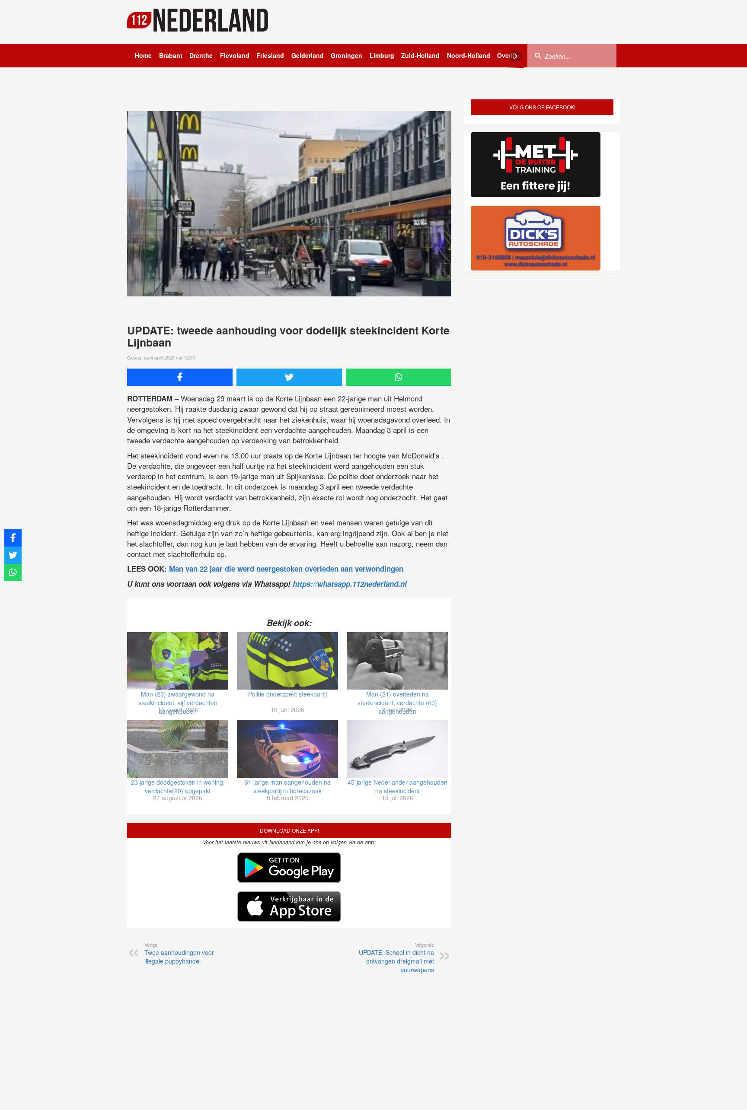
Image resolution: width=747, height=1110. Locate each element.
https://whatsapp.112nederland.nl (350, 584)
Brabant (170, 55)
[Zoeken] (538, 55)
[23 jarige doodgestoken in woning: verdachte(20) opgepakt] (177, 749)
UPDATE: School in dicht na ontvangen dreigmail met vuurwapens (396, 957)
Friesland (270, 55)
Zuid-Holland (420, 55)
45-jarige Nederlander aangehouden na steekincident (397, 786)
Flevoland (234, 55)
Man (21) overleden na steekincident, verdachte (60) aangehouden (397, 703)
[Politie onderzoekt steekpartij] (287, 661)
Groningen (346, 55)
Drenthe (201, 55)
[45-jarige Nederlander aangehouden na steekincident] (397, 749)
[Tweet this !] (289, 377)
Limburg (382, 55)
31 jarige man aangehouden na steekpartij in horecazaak (288, 786)
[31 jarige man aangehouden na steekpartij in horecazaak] (287, 749)
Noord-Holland (468, 55)
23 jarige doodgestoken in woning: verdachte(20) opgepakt (178, 786)
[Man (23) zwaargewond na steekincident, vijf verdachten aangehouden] (177, 661)
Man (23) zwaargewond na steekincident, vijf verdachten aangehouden (177, 703)
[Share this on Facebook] (180, 377)
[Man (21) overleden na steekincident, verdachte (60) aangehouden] (397, 661)
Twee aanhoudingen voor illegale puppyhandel (179, 953)
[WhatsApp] (398, 377)
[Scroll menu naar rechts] (515, 56)
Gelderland (307, 55)
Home (143, 55)
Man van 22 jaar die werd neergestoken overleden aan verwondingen (286, 568)
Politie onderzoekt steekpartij (287, 694)
